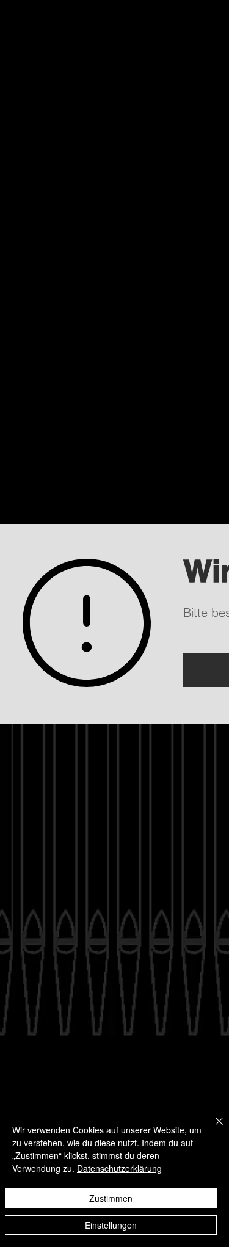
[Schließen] (212, 1128)
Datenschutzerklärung (119, 1168)
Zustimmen (111, 1198)
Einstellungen (111, 1225)
